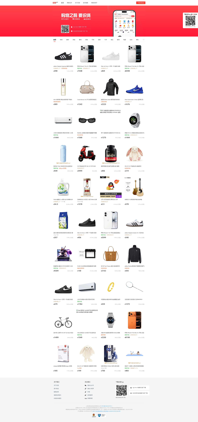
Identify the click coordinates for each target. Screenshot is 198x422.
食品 (112, 40)
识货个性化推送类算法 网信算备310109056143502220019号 (106, 411)
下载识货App (141, 2)
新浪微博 (90, 395)
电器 (124, 40)
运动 (131, 40)
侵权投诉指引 (57, 395)
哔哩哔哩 (90, 398)
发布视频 (85, 3)
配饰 (118, 40)
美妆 (74, 40)
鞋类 (61, 40)
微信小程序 (91, 388)
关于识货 (77, 3)
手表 (93, 40)
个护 (105, 40)
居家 (99, 40)
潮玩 (137, 40)
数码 (80, 40)
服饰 (67, 40)
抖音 (89, 391)
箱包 (86, 40)
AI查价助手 (94, 3)
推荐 (54, 40)
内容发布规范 (57, 398)
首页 (62, 3)
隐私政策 (56, 391)
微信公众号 (91, 385)
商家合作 (69, 3)
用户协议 (56, 388)
